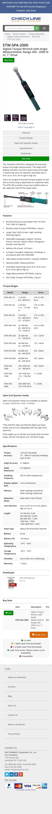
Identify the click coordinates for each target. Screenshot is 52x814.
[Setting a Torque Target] (7, 117)
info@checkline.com (20, 769)
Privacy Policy (14, 734)
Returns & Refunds (16, 724)
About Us (12, 705)
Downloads (26, 153)
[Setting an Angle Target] (15, 117)
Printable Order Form (26, 790)
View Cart (40, 634)
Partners (12, 686)
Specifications (26, 148)
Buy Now (26, 158)
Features (26, 132)
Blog (10, 696)
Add (9, 613)
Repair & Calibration (17, 677)
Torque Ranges (26, 138)
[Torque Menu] (23, 117)
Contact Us (13, 715)
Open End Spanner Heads (26, 143)
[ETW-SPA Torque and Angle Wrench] (26, 88)
